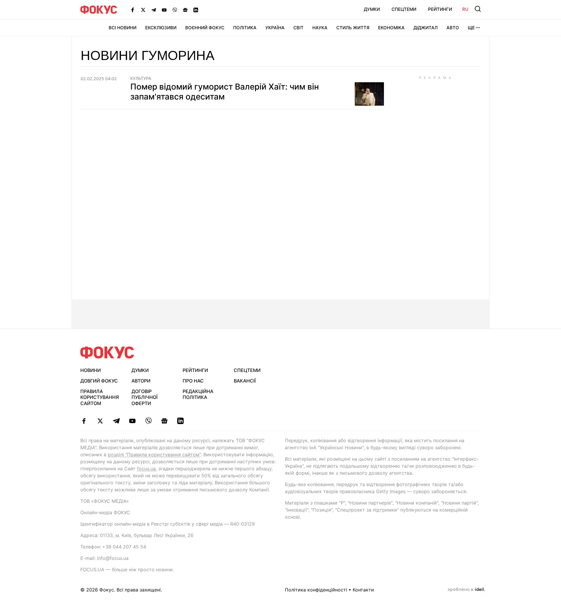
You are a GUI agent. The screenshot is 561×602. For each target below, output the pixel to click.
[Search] (478, 9)
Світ (298, 27)
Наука (320, 27)
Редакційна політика (198, 394)
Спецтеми (404, 9)
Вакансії (245, 381)
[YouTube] (164, 9)
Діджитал (425, 27)
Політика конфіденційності (316, 590)
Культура (140, 78)
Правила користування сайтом (99, 397)
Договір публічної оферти (144, 397)
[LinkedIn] (196, 9)
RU (465, 9)
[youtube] (132, 421)
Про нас (193, 381)
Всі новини (122, 27)
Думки (372, 9)
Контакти (363, 590)
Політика (245, 27)
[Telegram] (153, 9)
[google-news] (164, 421)
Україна (275, 27)
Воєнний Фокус (204, 27)
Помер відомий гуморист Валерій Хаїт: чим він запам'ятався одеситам (224, 92)
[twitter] (100, 421)
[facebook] (84, 421)
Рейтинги (440, 9)
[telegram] (116, 421)
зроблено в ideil (466, 590)
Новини (90, 370)
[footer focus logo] (107, 353)
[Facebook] (132, 9)
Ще (471, 27)
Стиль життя (352, 27)
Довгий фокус (99, 381)
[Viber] (174, 9)
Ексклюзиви (160, 27)
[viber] (148, 421)
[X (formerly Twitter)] (143, 9)
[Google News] (185, 9)
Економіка (391, 27)
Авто (452, 27)
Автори (140, 381)
